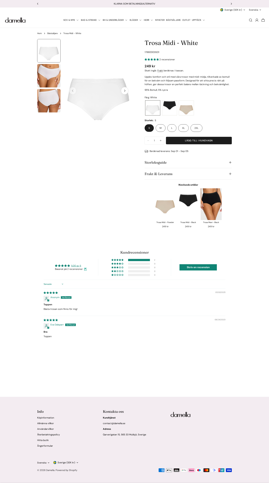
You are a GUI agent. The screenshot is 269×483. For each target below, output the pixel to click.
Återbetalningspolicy (48, 434)
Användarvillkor (45, 429)
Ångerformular (45, 445)
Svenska (253, 9)
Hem (39, 33)
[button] (152, 59)
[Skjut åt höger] (124, 90)
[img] (51, 292)
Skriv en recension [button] (198, 267)
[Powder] (186, 108)
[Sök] (251, 20)
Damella (50, 470)
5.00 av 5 (76, 265)
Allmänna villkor (45, 423)
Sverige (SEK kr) (233, 9)
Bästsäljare (52, 33)
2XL (196, 128)
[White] (153, 108)
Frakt (160, 70)
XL (183, 128)
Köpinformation (45, 417)
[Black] (169, 108)
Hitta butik (43, 440)
